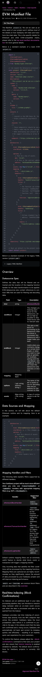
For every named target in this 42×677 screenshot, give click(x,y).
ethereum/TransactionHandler (15, 526)
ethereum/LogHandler (12, 551)
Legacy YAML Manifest (14, 264)
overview (24, 586)
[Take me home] (8, 2)
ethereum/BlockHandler (13, 503)
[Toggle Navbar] (39, 2)
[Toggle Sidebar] (3, 2)
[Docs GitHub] (15, 2)
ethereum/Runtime (34, 304)
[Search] (27, 2)
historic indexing (25, 644)
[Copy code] (37, 55)
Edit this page (8, 659)
